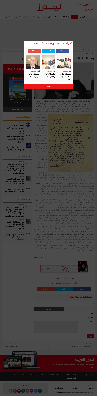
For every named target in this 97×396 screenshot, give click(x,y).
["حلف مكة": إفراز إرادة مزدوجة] (48, 62)
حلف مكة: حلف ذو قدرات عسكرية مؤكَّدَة (65, 76)
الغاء (48, 86)
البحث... (31, 6)
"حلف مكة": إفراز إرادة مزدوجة (50, 75)
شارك (62, 50)
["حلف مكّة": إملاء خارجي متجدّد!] (33, 62)
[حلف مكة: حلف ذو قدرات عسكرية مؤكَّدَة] (64, 62)
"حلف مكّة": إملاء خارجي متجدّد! (34, 75)
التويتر (48, 50)
